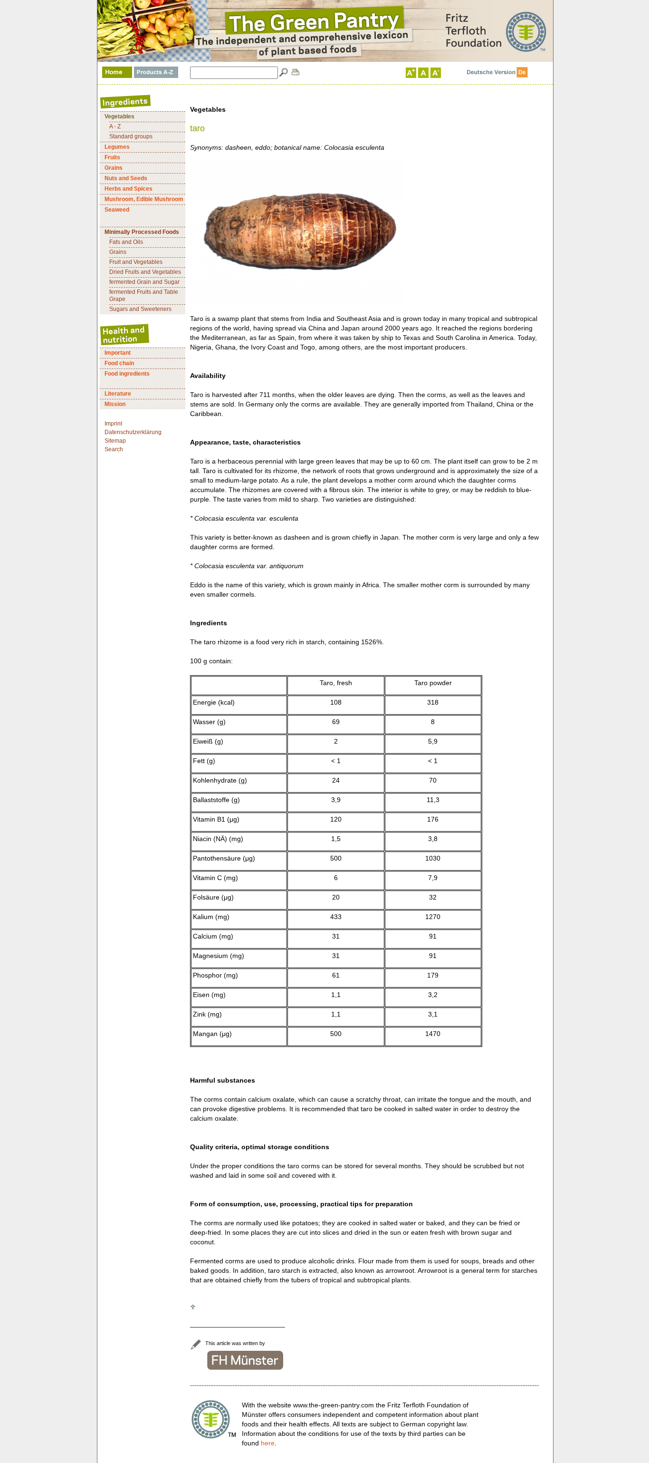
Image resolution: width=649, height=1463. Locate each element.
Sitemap (115, 440)
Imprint (113, 423)
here (268, 1443)
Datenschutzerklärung (133, 432)
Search (114, 449)
